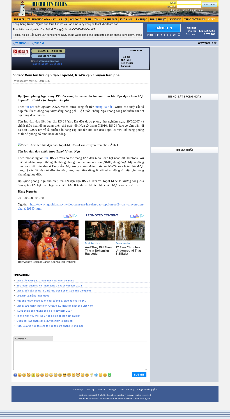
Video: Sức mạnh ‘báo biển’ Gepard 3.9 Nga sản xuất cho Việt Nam (55, 305)
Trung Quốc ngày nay (41, 19)
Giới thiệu (78, 389)
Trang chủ (22, 43)
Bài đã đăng (56, 64)
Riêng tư (113, 389)
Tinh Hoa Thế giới (105, 19)
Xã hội (63, 19)
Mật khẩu (172, 6)
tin (46, 158)
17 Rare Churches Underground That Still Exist (128, 250)
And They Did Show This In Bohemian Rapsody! (98, 250)
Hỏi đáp (91, 389)
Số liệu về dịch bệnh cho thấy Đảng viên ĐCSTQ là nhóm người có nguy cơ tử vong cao (65, 35)
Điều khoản (126, 389)
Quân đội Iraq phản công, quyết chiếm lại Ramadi (45, 320)
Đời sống (75, 19)
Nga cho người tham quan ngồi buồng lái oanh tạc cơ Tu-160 (51, 300)
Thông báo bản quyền (146, 389)
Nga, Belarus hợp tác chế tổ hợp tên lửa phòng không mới (50, 325)
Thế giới (19, 19)
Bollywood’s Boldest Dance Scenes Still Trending (46, 261)
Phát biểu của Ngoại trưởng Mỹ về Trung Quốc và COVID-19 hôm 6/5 (54, 25)
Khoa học (126, 19)
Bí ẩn (88, 19)
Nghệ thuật (158, 19)
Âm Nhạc (141, 19)
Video (211, 19)
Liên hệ (101, 389)
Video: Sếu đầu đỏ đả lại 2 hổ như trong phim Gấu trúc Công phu (54, 290)
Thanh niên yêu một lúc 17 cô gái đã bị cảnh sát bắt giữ (48, 315)
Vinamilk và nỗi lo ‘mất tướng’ (33, 295)
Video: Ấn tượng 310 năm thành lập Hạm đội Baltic (45, 280)
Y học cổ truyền (194, 19)
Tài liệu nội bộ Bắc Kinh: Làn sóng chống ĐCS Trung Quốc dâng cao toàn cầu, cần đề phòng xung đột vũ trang (77, 30)
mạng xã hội (103, 106)
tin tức (30, 106)
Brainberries (92, 243)
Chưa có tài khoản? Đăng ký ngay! (186, 10)
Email (174, 2)
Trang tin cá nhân (39, 64)
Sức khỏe (175, 19)
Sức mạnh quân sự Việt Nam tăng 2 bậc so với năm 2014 (49, 285)
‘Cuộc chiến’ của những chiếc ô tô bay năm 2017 (44, 310)
